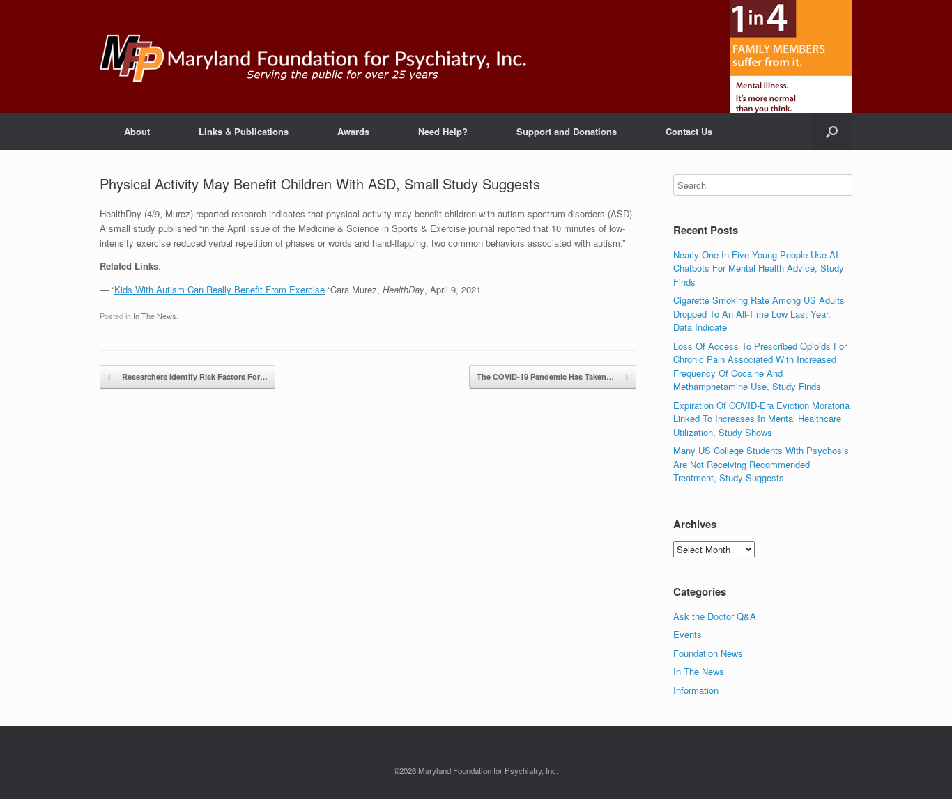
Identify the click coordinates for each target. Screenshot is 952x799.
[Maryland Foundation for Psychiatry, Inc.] (313, 56)
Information (696, 690)
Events (687, 634)
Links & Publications (244, 131)
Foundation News (708, 653)
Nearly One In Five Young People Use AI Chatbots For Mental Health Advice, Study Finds (758, 268)
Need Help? (443, 131)
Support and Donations (566, 131)
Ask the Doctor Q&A (714, 616)
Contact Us (689, 131)
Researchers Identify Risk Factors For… (187, 376)
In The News (154, 315)
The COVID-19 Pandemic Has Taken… (553, 376)
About (137, 131)
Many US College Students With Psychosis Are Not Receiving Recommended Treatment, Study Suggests (761, 464)
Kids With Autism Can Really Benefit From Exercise (219, 289)
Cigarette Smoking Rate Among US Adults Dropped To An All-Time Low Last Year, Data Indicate (759, 313)
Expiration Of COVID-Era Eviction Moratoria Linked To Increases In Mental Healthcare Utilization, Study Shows (761, 418)
